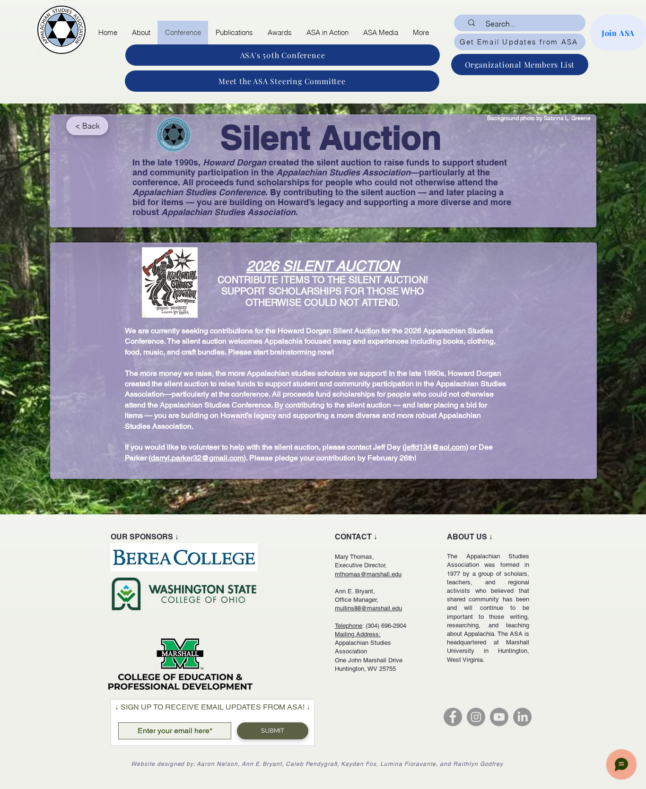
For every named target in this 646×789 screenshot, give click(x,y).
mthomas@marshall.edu (368, 574)
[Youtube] (499, 717)
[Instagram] (476, 717)
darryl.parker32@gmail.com (197, 457)
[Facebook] (453, 717)
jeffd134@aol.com (435, 446)
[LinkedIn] (522, 717)
